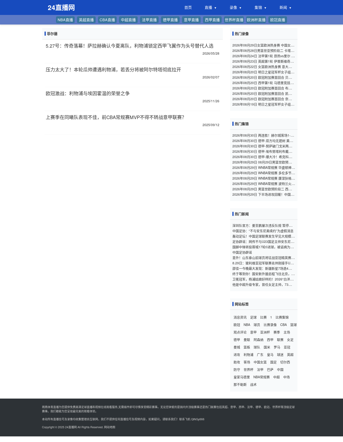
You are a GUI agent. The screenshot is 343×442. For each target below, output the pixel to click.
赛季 (276, 332)
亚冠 (287, 347)
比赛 (263, 317)
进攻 (237, 354)
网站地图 (109, 427)
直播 (208, 7)
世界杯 (248, 369)
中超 (276, 377)
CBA (283, 324)
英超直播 (86, 19)
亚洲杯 (265, 332)
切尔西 (285, 362)
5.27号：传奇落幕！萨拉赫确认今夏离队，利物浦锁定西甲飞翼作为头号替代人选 (130, 45)
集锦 (258, 7)
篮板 (247, 347)
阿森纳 (258, 339)
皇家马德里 (242, 377)
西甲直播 (212, 19)
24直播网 (71, 427)
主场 (287, 332)
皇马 (270, 354)
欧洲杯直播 (256, 19)
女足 (290, 339)
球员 (257, 324)
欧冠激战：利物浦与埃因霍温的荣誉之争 (88, 93)
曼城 (237, 347)
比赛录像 (270, 324)
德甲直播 (170, 19)
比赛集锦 (282, 317)
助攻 (237, 362)
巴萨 (270, 369)
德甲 (237, 339)
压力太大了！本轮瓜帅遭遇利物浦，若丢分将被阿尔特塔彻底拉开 (113, 69)
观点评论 (240, 332)
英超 (290, 354)
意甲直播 (191, 19)
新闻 (283, 7)
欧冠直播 (277, 19)
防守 (237, 369)
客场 (247, 362)
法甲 (260, 369)
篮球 (293, 324)
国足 (273, 362)
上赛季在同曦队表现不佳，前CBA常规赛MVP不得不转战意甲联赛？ (116, 117)
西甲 (270, 339)
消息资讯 (240, 317)
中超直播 (128, 19)
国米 (267, 347)
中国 (280, 369)
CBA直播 (107, 19)
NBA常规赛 (261, 377)
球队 (257, 347)
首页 (188, 7)
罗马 (277, 347)
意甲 (253, 332)
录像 (233, 7)
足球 (253, 317)
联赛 (280, 339)
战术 (253, 384)
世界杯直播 (234, 19)
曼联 (247, 339)
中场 (286, 377)
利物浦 (248, 354)
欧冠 (237, 324)
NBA (247, 324)
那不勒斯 (240, 384)
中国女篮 (260, 362)
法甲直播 (149, 19)
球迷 (280, 354)
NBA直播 (65, 19)
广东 (260, 354)
